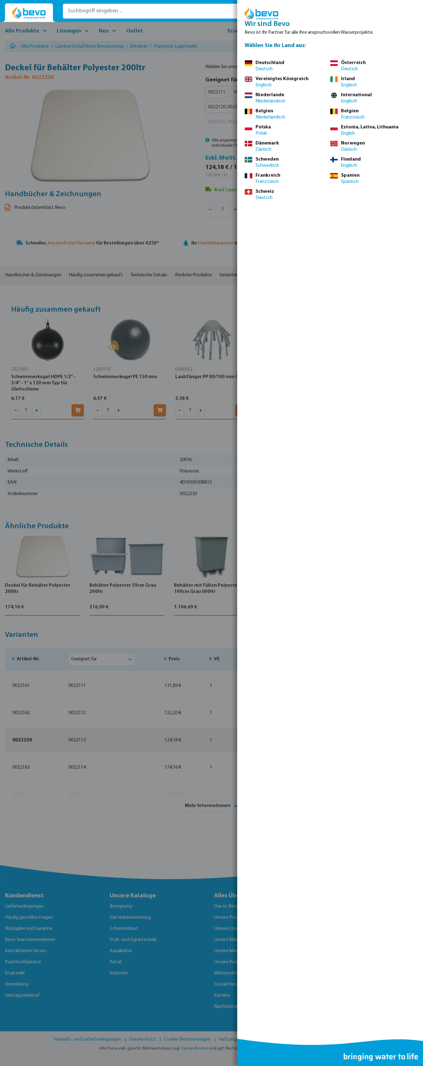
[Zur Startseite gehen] (29, 12)
